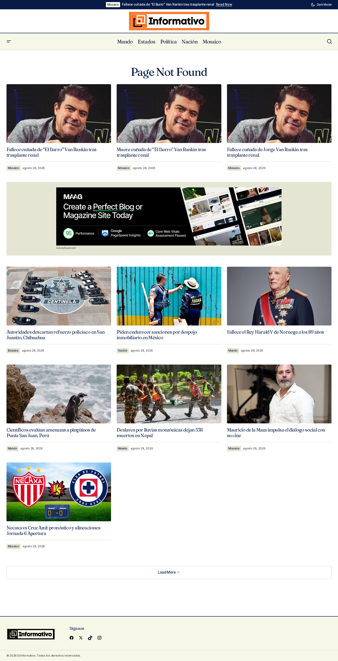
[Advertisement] (169, 216)
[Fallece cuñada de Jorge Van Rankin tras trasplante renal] (279, 113)
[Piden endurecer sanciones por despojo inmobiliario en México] (169, 296)
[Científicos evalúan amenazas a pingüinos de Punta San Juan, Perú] (59, 394)
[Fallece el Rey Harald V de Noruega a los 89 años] (279, 296)
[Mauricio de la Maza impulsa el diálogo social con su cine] (279, 394)
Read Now (224, 4)
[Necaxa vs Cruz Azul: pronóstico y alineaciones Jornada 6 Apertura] (59, 491)
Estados (13, 350)
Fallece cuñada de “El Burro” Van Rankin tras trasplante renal (168, 4)
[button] (321, 4)
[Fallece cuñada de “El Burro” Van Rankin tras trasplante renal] (59, 113)
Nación (122, 350)
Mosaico (113, 4)
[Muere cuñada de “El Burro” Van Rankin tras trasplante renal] (169, 113)
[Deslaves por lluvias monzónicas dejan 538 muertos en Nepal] (169, 394)
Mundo (233, 350)
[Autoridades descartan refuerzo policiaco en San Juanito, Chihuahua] (59, 296)
